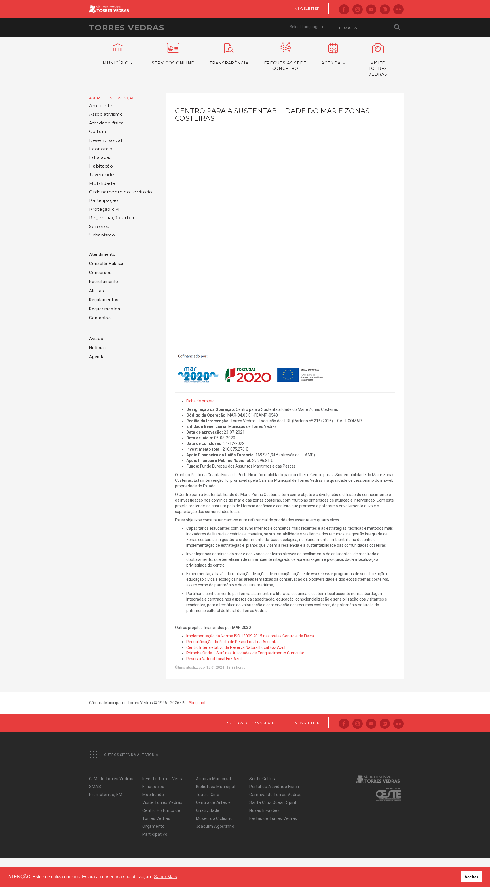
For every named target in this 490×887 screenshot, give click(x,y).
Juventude (101, 174)
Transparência (229, 63)
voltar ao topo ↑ (464, 870)
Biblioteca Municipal (215, 786)
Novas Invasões (264, 810)
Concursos (100, 272)
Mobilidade (102, 183)
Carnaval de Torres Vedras (275, 794)
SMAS (95, 786)
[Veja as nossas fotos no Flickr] (398, 9)
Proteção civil (105, 209)
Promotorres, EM (105, 794)
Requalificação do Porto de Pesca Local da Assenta (232, 641)
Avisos (96, 338)
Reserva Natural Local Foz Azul (214, 658)
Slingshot (197, 702)
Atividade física (106, 123)
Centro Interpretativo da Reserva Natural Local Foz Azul (235, 647)
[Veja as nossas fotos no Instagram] (357, 9)
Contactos (100, 317)
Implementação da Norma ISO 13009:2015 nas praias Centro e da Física (250, 636)
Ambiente (101, 105)
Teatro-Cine (207, 794)
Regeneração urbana (114, 217)
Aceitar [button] (471, 877)
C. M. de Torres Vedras (111, 778)
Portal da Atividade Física (274, 786)
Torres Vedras (126, 27)
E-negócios (153, 786)
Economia (101, 148)
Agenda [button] (331, 63)
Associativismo (106, 114)
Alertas (96, 290)
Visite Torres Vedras (162, 802)
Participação (103, 200)
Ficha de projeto (200, 401)
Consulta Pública (106, 263)
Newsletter (307, 8)
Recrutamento (103, 281)
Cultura (97, 131)
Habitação (101, 166)
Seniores (99, 226)
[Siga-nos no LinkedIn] (385, 9)
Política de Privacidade (251, 723)
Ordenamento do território (120, 192)
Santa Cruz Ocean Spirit (273, 802)
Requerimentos (104, 308)
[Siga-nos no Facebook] (344, 9)
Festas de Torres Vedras (273, 818)
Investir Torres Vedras (164, 778)
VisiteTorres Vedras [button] (377, 68)
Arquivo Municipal (213, 778)
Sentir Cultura (263, 778)
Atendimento (102, 254)
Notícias (97, 347)
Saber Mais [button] (165, 876)
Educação (100, 157)
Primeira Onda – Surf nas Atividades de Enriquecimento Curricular (245, 653)
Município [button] (116, 63)
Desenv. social (105, 140)
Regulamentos (104, 299)
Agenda (97, 356)
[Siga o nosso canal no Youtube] (371, 9)
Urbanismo (102, 235)
